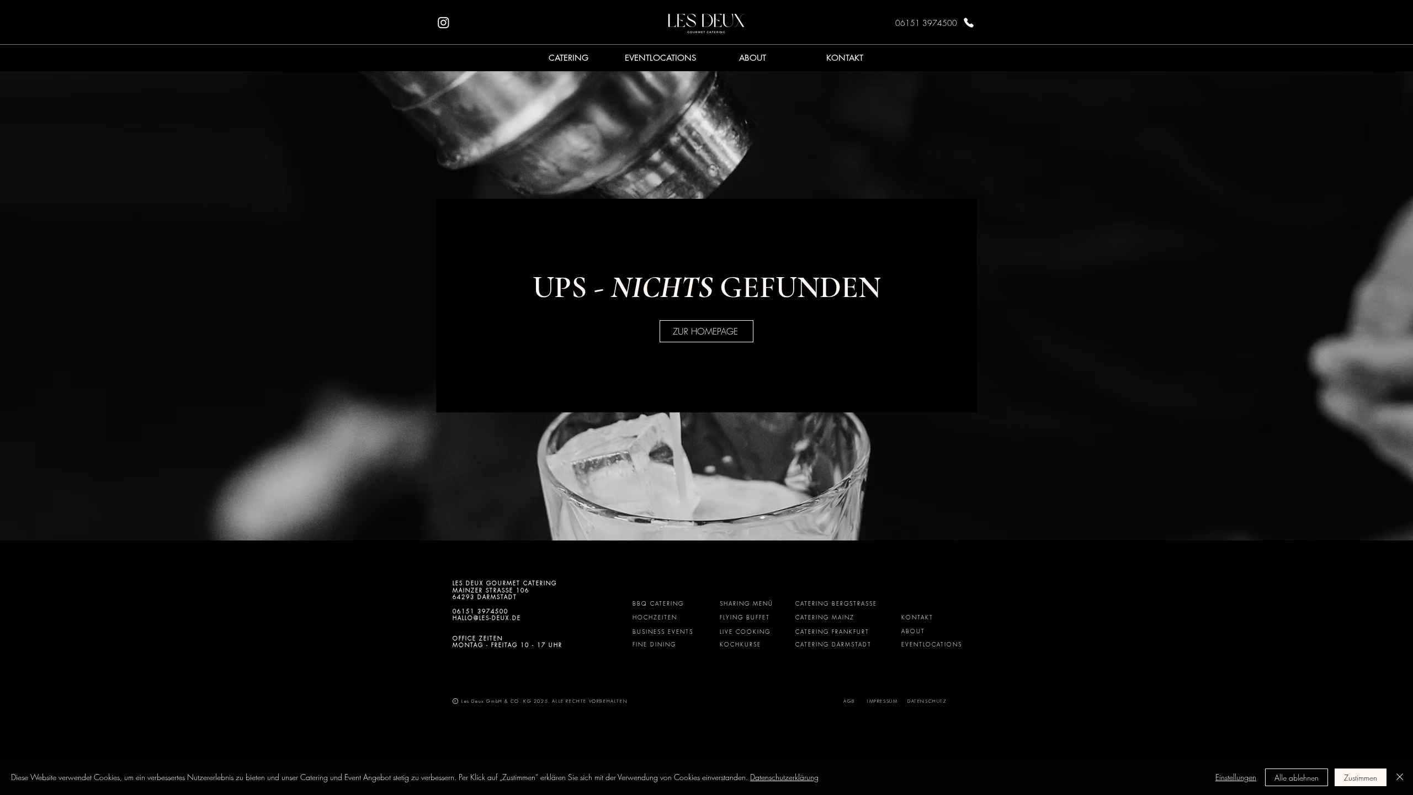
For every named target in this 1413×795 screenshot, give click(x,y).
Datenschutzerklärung (784, 777)
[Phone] (968, 22)
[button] (568, 57)
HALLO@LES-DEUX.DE (487, 618)
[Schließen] (1399, 777)
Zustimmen (1360, 777)
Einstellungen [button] (1235, 777)
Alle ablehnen (1296, 777)
